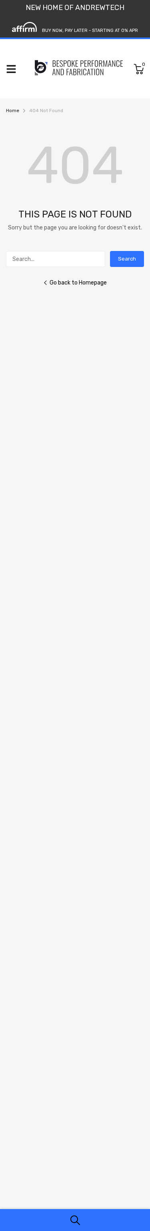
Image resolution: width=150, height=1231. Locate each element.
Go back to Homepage (78, 282)
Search (127, 259)
